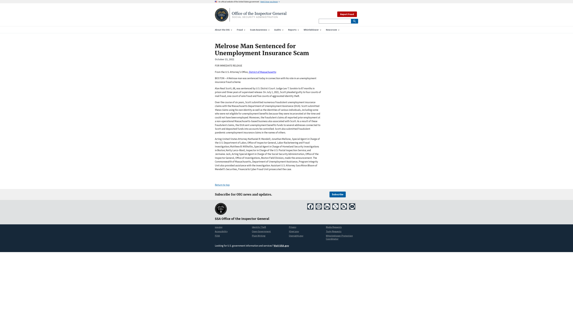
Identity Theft (259, 227)
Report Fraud (347, 14)
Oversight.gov (296, 235)
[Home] (250, 20)
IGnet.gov (294, 231)
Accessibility (221, 231)
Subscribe (337, 194)
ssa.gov (218, 227)
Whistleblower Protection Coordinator (339, 237)
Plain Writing (258, 235)
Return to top (222, 184)
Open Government (261, 231)
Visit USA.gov (281, 245)
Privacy (292, 227)
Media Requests (334, 227)
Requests (333, 231)
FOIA (217, 235)
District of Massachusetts (262, 72)
